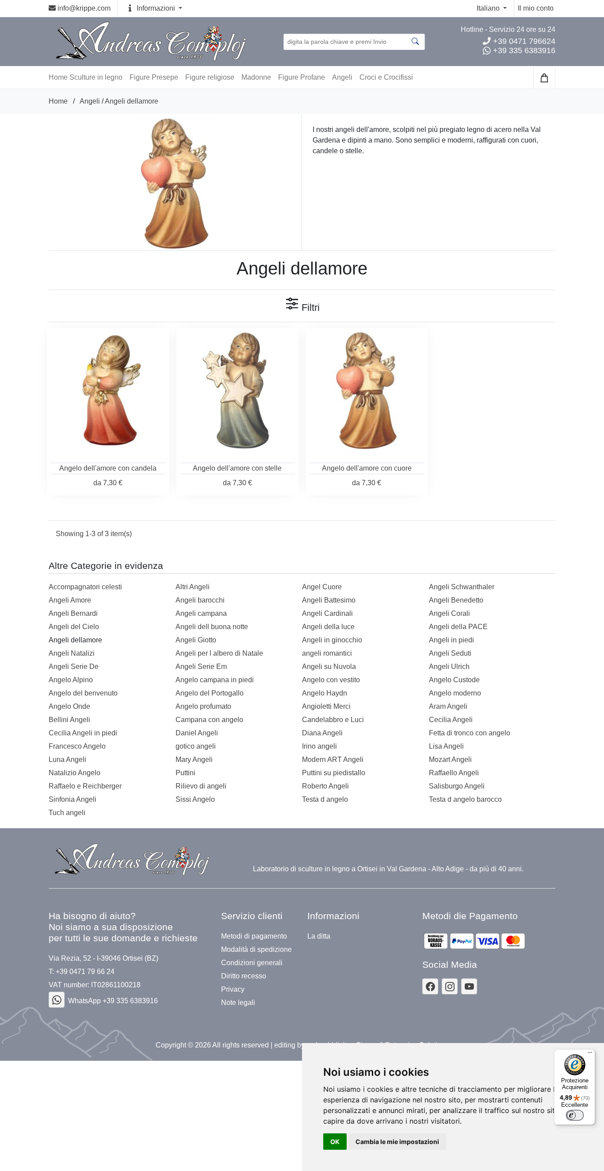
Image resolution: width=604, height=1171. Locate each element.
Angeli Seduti (450, 653)
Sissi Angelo (195, 799)
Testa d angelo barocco (465, 799)
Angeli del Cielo (74, 626)
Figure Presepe (154, 77)
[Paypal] (474, 941)
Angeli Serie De (74, 666)
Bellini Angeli (69, 719)
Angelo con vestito (331, 680)
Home (58, 101)
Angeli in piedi (451, 640)
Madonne (256, 77)
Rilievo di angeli (201, 786)
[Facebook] (57, 1000)
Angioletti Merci (326, 706)
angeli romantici (327, 653)
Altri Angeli (193, 587)
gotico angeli (196, 746)
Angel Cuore (322, 587)
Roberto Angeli (325, 786)
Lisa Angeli (446, 746)
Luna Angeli (67, 759)
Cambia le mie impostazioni (397, 1141)
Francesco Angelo (77, 746)
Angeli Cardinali (327, 613)
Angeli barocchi (200, 600)
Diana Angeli (322, 733)
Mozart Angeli (450, 759)
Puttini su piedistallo (333, 773)
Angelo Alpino (71, 680)
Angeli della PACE (458, 626)
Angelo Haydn (324, 693)
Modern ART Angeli (332, 759)
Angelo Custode (454, 680)
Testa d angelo (325, 799)
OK (335, 1141)
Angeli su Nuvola (329, 666)
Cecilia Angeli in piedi (83, 733)
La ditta (318, 936)
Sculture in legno (95, 77)
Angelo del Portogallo (210, 693)
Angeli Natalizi (72, 653)
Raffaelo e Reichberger (85, 786)
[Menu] (590, 1054)
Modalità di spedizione (256, 949)
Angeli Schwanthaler (461, 587)
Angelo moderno (455, 693)
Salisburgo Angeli (457, 786)
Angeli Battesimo (329, 600)
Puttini (185, 773)
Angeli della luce (328, 626)
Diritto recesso (243, 976)
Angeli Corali (449, 613)
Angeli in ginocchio (332, 640)
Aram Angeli (448, 706)
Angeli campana (201, 613)
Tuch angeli (67, 812)
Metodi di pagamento (254, 936)
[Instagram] (450, 986)
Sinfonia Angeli (72, 799)
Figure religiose (209, 77)
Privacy (233, 989)
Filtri (309, 307)
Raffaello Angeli (454, 773)
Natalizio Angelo (74, 773)
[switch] (575, 1115)
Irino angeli (319, 746)
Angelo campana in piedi (215, 680)
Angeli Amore (70, 600)
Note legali (238, 1002)
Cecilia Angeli (451, 719)
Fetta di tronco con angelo (469, 733)
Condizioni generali (252, 962)
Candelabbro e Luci (333, 719)
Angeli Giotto (196, 640)
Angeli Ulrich (449, 666)
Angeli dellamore (131, 101)
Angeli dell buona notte (212, 626)
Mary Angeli (194, 759)
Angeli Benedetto (456, 600)
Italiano (489, 8)
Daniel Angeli (197, 733)
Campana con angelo (209, 719)
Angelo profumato (203, 706)
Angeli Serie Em (201, 666)
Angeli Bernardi (73, 613)
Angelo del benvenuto (83, 693)
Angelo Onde (69, 706)
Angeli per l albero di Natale (219, 653)
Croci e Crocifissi (386, 77)
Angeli (342, 77)
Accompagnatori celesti (85, 587)
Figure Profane (301, 77)
